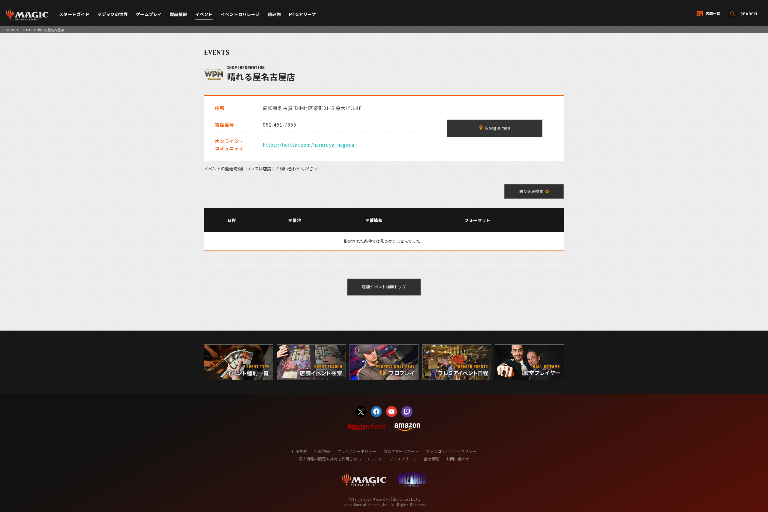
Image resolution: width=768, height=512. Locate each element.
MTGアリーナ (302, 14)
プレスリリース (402, 459)
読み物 (274, 14)
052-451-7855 (279, 124)
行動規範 (322, 451)
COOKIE (375, 459)
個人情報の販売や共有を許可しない (329, 459)
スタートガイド (74, 14)
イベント (204, 14)
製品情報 (178, 14)
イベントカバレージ (240, 14)
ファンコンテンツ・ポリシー (451, 451)
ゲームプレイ (149, 14)
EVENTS (26, 29)
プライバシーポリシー (356, 451)
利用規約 (299, 451)
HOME (10, 29)
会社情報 (431, 459)
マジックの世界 (113, 14)
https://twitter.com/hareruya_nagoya (308, 144)
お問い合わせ (458, 459)
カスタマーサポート (400, 451)
